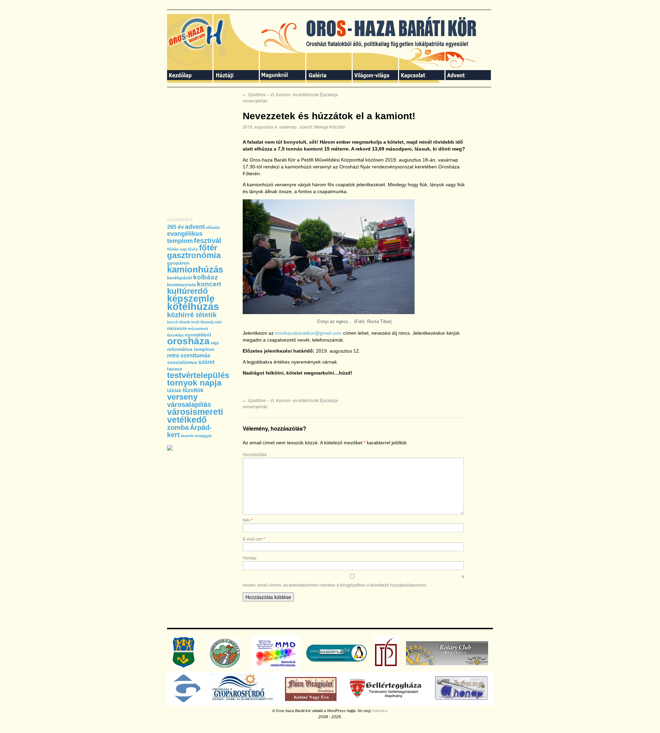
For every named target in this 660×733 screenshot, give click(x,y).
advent (195, 226)
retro (173, 355)
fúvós (193, 249)
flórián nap (177, 249)
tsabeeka (379, 711)
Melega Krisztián (329, 127)
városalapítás (189, 404)
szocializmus (182, 362)
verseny (182, 396)
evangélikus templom (184, 237)
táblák (174, 390)
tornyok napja (194, 382)
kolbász (205, 277)
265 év (175, 227)
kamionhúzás (195, 269)
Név (248, 520)
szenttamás (195, 355)
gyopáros (178, 263)
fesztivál (207, 240)
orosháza (188, 341)
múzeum (177, 328)
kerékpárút (179, 277)
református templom (190, 349)
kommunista (181, 284)
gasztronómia (194, 255)
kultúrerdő (187, 291)
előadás (213, 227)
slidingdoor (190, 48)
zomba (178, 427)
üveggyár (203, 436)
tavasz (174, 368)
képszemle (190, 298)
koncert (209, 284)
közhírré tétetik (192, 315)
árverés (187, 436)
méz (218, 322)
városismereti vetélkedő (195, 415)
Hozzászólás (255, 454)
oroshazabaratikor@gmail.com (308, 333)
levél (195, 322)
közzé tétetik (178, 322)
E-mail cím (254, 539)
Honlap (249, 557)
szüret (206, 362)
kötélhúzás (193, 306)
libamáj (206, 322)
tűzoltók (193, 390)
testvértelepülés (198, 375)
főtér (208, 247)
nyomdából (198, 334)
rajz (215, 342)
